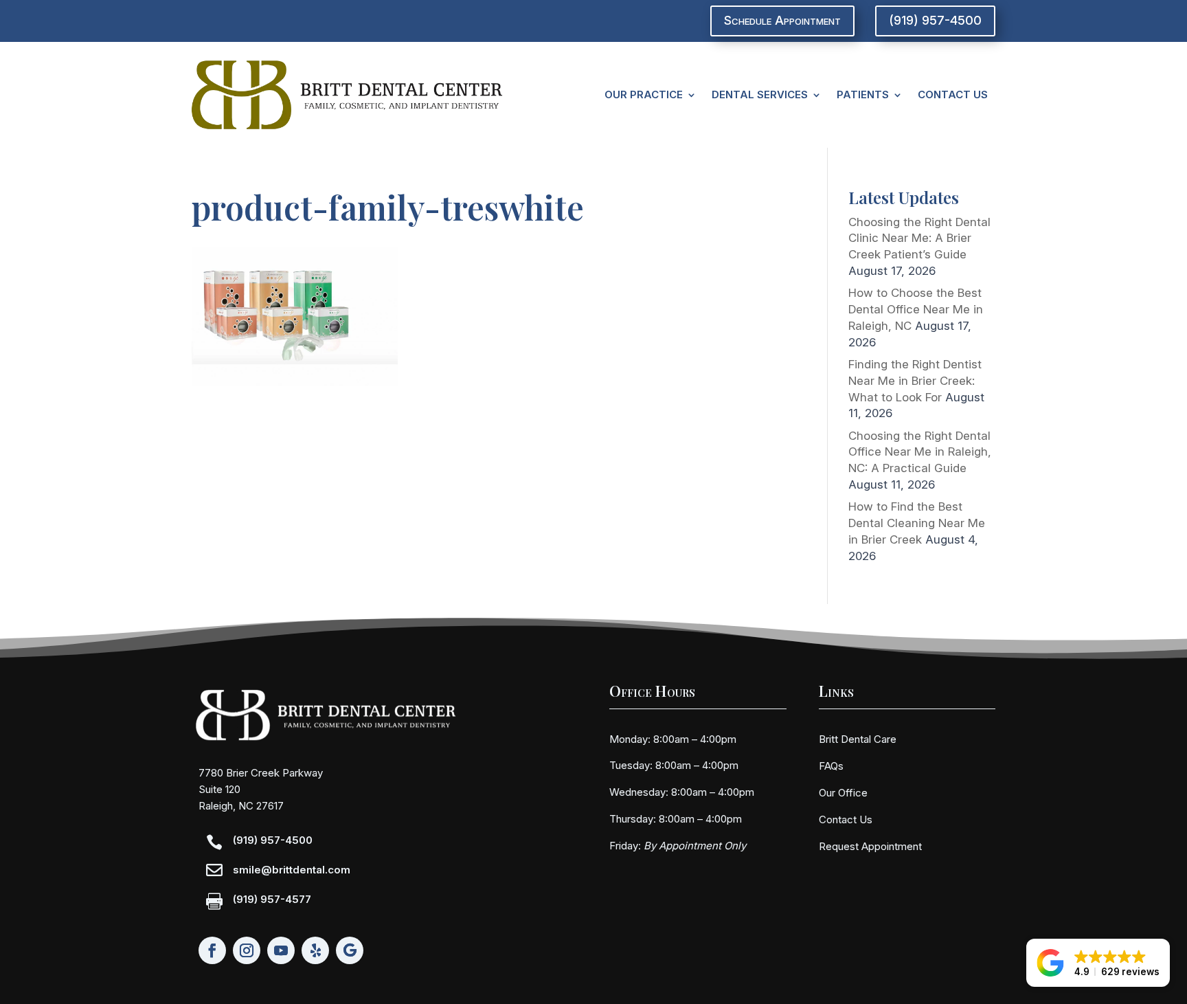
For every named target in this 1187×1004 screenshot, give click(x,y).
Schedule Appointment (782, 20)
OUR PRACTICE (643, 94)
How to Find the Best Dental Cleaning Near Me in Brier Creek (916, 523)
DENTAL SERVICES (760, 94)
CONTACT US (953, 94)
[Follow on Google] (349, 950)
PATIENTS (863, 94)
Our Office (843, 792)
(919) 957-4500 (935, 20)
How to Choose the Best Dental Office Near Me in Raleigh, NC (915, 309)
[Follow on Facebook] (212, 950)
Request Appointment (870, 846)
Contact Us (845, 819)
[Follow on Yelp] (315, 950)
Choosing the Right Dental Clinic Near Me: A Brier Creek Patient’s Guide (919, 238)
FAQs (831, 765)
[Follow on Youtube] (281, 950)
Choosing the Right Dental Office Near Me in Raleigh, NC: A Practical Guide (919, 452)
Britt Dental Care (857, 739)
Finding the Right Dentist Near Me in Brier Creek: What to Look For (915, 380)
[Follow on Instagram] (246, 950)
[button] (1098, 963)
